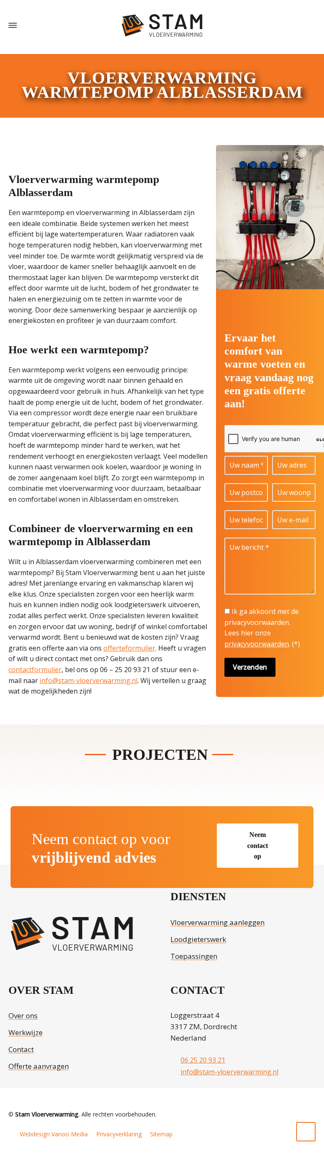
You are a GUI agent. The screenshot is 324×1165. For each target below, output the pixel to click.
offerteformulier (129, 648)
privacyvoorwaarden (256, 643)
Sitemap (161, 1134)
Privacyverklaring (119, 1134)
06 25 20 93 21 (203, 1060)
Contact (21, 1049)
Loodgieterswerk (198, 939)
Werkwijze (25, 1032)
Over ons (23, 1015)
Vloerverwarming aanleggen (217, 922)
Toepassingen (193, 956)
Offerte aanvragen (38, 1066)
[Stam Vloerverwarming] (162, 25)
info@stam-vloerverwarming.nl (89, 680)
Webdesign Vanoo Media (54, 1134)
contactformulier (35, 669)
